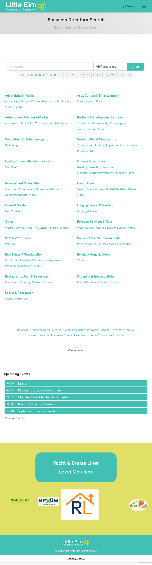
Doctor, (132, 189)
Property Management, (19, 265)
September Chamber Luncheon (39, 411)
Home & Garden (16, 205)
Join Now (118, 335)
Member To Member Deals (116, 329)
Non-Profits (12, 167)
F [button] (47, 75)
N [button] (77, 75)
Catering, (25, 282)
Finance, (121, 172)
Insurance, (107, 167)
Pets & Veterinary (17, 238)
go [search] (137, 66)
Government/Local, (47, 189)
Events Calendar (73, 329)
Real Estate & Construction (24, 254)
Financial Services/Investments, (96, 172)
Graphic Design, (30, 101)
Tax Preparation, (87, 129)
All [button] (130, 75)
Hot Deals (92, 329)
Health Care (85, 183)
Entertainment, (86, 101)
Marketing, (11, 107)
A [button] (28, 75)
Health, (81, 189)
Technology (12, 145)
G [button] (51, 75)
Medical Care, (95, 189)
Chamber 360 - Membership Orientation (45, 397)
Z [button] (124, 75)
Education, (11, 189)
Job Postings (53, 335)
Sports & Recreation (19, 292)
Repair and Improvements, (122, 145)
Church (81, 260)
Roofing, (100, 145)
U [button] (104, 75)
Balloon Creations (111, 282)
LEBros (23, 383)
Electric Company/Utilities (115, 243)
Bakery (47, 282)
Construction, (85, 145)
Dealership (61, 123)
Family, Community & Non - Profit (28, 161)
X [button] (116, 75)
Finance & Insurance (91, 161)
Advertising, (12, 101)
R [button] (93, 75)
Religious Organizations (93, 254)
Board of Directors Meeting (36, 404)
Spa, (92, 227)
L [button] (69, 75)
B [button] (32, 75)
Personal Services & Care (95, 221)
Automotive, (12, 123)
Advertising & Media (19, 95)
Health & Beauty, (106, 227)
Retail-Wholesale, (88, 282)
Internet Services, (87, 243)
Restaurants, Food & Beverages (27, 276)
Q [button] (89, 75)
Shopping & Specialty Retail (96, 276)
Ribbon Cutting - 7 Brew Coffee (39, 390)
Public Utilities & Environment (98, 238)
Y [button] (120, 75)
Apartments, (56, 260)
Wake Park (21, 298)
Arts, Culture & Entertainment (98, 95)
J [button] (61, 75)
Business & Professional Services (100, 117)
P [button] (85, 75)
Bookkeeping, (118, 123)
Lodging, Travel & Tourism (95, 205)
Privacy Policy (76, 558)
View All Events (15, 418)
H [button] (55, 75)
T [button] (100, 75)
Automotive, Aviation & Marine (26, 117)
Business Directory (29, 329)
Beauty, (121, 227)
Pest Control (13, 211)
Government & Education (23, 183)
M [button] (73, 75)
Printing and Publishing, (56, 101)
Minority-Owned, (36, 227)
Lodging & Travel (87, 211)
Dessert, (37, 282)
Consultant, (84, 123)
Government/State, (16, 194)
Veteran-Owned (58, 227)
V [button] (108, 75)
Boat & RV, (27, 123)
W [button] (112, 75)
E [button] (43, 75)
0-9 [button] (22, 75)
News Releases (52, 329)
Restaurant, (12, 282)
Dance (100, 101)
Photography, (100, 123)
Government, (27, 189)
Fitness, (9, 298)
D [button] (40, 75)
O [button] (81, 75)
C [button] (36, 75)
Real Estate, (12, 260)
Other (9, 221)
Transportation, (44, 123)
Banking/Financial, (88, 167)
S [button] (97, 75)
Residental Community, (34, 260)
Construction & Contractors (96, 139)
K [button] (65, 75)
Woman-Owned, (15, 227)
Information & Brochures (95, 335)
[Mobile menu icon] (144, 6)
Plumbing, (83, 151)
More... (23, 107)
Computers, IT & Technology (25, 139)
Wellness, (83, 227)
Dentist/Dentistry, (116, 189)
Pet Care (10, 243)
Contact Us (70, 335)
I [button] (58, 75)
